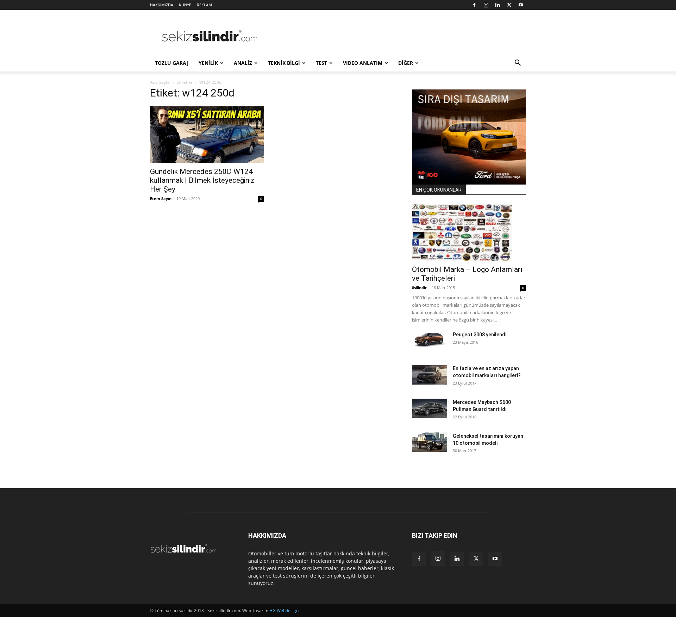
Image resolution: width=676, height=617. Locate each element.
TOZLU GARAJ (172, 63)
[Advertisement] (398, 35)
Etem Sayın (160, 198)
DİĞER (405, 63)
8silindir (419, 287)
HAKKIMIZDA (161, 4)
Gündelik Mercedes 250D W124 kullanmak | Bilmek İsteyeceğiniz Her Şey (202, 180)
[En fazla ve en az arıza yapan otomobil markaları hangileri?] (429, 375)
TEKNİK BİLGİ (284, 63)
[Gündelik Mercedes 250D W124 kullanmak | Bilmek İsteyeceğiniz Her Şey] (207, 134)
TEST (321, 63)
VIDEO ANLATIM (362, 63)
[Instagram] (486, 5)
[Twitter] (509, 5)
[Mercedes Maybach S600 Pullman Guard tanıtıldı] (429, 408)
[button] (517, 63)
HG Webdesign (284, 610)
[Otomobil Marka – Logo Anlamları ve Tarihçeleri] (469, 232)
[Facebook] (474, 5)
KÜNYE (185, 4)
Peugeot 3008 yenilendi (479, 334)
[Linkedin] (497, 5)
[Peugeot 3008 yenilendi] (429, 340)
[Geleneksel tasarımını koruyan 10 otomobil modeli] (429, 442)
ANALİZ (243, 63)
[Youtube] (520, 5)
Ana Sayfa (160, 82)
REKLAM (204, 4)
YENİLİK (208, 63)
